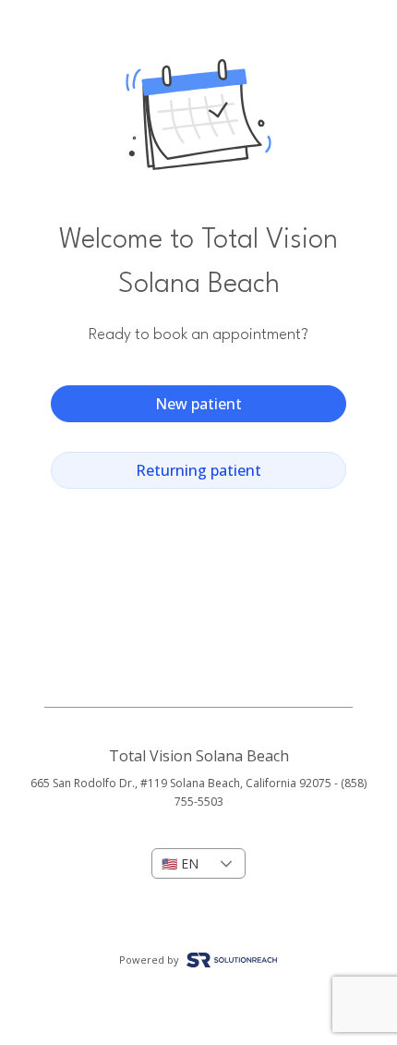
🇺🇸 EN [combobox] (180, 863)
